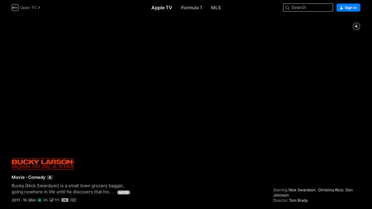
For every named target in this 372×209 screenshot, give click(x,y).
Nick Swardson (302, 190)
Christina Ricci (330, 190)
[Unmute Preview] (356, 26)
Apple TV (161, 7)
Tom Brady (298, 200)
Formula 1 (191, 7)
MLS (216, 7)
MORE (123, 192)
